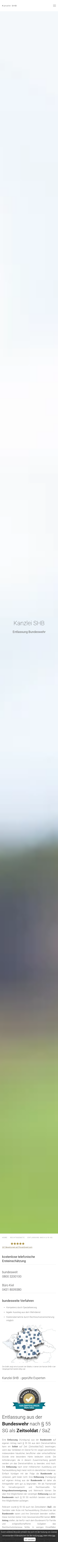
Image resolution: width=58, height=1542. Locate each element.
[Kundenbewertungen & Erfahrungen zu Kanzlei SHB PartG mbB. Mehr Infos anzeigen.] (29, 1399)
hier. (41, 1536)
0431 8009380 (11, 1289)
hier (53, 1536)
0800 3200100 (11, 1276)
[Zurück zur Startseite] (9, 5)
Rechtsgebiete (17, 1238)
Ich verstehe (30, 1539)
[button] (54, 5)
